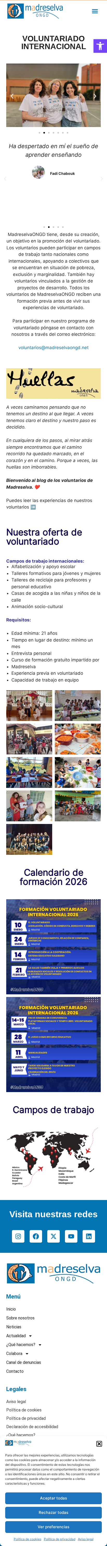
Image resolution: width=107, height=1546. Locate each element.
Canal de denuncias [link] (23, 1362)
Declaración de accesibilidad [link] (32, 1426)
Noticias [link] (13, 1326)
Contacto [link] (15, 1371)
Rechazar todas (53, 1512)
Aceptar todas (53, 1498)
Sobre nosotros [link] (20, 1318)
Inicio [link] (11, 1309)
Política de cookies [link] (27, 1539)
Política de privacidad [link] (59, 1539)
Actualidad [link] (16, 1335)
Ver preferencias (53, 1526)
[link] (100, 46)
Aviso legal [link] (85, 1539)
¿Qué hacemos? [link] (20, 1344)
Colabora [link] (14, 1353)
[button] (99, 1443)
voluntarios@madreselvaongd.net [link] (53, 347)
